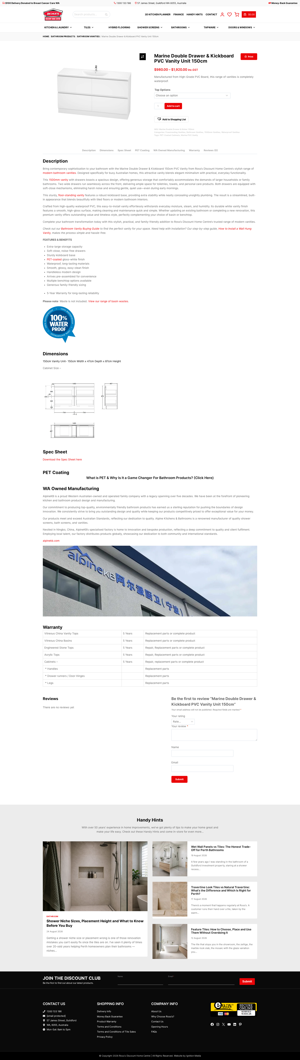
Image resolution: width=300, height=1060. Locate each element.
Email (174, 762)
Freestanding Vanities (175, 132)
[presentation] (95, 876)
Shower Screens (148, 27)
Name (175, 747)
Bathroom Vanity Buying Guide (80, 228)
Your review (179, 726)
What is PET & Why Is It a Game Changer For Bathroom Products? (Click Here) (150, 478)
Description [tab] (89, 150)
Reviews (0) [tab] (211, 150)
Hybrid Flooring (119, 27)
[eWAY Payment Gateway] (233, 1009)
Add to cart (173, 105)
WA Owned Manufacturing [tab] (169, 150)
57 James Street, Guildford (61, 1020)
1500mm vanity (58, 179)
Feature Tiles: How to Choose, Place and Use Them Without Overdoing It (221, 931)
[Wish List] (229, 14)
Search (107, 14)
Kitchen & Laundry (56, 27)
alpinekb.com (51, 540)
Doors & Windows (240, 27)
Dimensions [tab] (107, 150)
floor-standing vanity (71, 195)
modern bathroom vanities (59, 172)
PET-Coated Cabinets (170, 135)
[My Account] (222, 14)
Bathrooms (179, 27)
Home (46, 36)
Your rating (178, 716)
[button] (171, 119)
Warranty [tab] (194, 150)
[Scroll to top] (292, 1048)
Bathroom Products (63, 36)
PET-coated (54, 259)
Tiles (87, 27)
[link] (249, 14)
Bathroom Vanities (88, 36)
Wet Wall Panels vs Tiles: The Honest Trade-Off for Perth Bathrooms (221, 848)
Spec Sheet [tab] (124, 150)
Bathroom (52, 916)
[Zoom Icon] (143, 56)
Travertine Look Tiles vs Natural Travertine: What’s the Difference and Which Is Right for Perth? (221, 890)
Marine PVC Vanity (189, 135)
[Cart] (236, 14)
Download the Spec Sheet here (62, 459)
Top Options (162, 90)
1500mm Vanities (212, 132)
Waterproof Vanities (230, 132)
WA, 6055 (52, 1024)
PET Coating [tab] (142, 150)
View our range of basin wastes (108, 301)
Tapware (209, 27)
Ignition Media (193, 1055)
